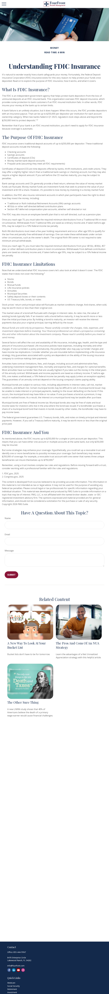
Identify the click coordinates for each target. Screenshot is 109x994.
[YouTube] (18, 970)
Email (7, 534)
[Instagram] (23, 970)
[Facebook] (9, 970)
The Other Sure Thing (23, 702)
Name (8, 518)
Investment (12, 992)
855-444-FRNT (19, 952)
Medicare (11, 983)
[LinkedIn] (14, 970)
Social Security (13, 986)
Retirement (12, 989)
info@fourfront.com (15, 965)
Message (9, 550)
